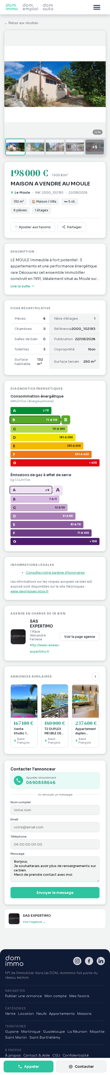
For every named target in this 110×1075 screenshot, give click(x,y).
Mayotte (97, 1032)
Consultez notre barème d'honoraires (55, 573)
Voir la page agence (79, 637)
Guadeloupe (54, 1032)
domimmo (14, 961)
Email (14, 819)
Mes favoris (79, 996)
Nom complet (20, 802)
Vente (10, 1014)
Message (17, 853)
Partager (74, 227)
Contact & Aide (36, 1055)
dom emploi (30, 7)
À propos (13, 1055)
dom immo (12, 7)
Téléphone (18, 836)
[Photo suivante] (98, 84)
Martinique (30, 1032)
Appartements (62, 1014)
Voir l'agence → (34, 922)
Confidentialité (76, 1055)
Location (26, 1014)
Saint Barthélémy (44, 1037)
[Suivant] (95, 676)
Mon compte (56, 996)
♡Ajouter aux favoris (33, 227)
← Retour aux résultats (21, 23)
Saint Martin (16, 1037)
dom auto (48, 7)
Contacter (84, 1066)
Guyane (12, 1032)
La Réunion (77, 1032)
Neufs (41, 1014)
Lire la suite (20, 286)
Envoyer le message (55, 892)
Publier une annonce (23, 996)
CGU (56, 1055)
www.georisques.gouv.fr (29, 591)
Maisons (84, 1014)
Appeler (31, 1066)
